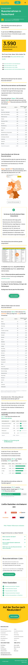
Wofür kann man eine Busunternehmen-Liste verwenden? (12, 547)
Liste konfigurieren (9, 574)
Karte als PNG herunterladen (13, 202)
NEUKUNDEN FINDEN (5, 642)
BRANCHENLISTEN (4, 626)
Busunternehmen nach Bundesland (12, 63)
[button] (14, 441)
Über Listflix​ (17, 642)
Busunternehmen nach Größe (10, 67)
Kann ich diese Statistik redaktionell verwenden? (11, 543)
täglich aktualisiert (16, 19)
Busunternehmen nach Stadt (10, 65)
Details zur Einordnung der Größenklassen (11, 441)
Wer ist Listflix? (6, 539)
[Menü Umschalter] (25, 2)
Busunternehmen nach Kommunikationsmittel (14, 69)
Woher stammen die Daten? (9, 536)
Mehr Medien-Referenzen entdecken (14, 525)
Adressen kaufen (5, 278)
